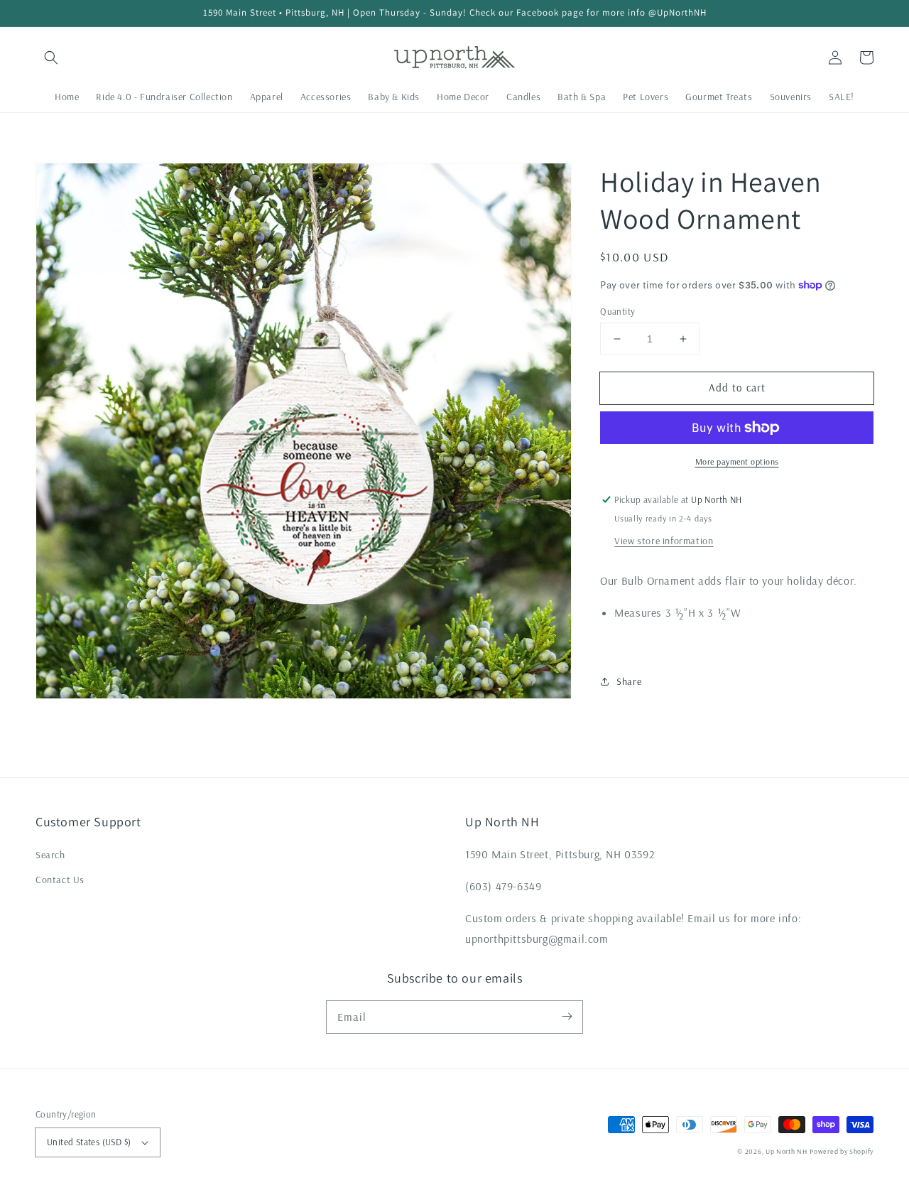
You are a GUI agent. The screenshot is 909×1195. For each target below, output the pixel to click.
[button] (51, 57)
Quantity (617, 311)
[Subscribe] (566, 1016)
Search (50, 854)
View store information (663, 540)
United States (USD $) (89, 1141)
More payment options (737, 461)
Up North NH (786, 1151)
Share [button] (628, 681)
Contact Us (60, 879)
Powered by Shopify (841, 1151)
